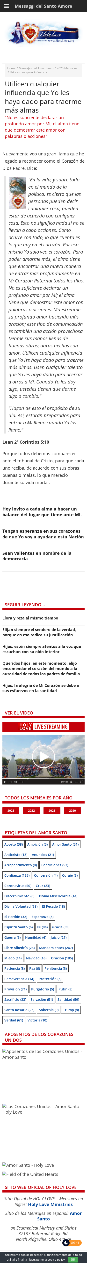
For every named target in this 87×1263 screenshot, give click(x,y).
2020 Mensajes (67, 68)
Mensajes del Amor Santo (36, 68)
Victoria (37, 1020)
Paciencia (14, 968)
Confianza (16, 875)
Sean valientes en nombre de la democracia (37, 555)
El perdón (15, 916)
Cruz (43, 885)
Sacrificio (15, 999)
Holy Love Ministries (50, 1204)
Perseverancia (19, 978)
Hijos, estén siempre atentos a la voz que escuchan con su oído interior (41, 649)
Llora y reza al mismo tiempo (30, 618)
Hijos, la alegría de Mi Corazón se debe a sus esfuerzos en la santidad (40, 688)
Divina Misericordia (58, 896)
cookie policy (56, 1259)
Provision (15, 989)
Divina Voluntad (20, 906)
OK (73, 1259)
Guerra (12, 937)
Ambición (37, 844)
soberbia (48, 1010)
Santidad (68, 999)
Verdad (13, 1020)
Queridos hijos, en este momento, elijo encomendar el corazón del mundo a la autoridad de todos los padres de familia (41, 668)
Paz (34, 968)
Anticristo (15, 854)
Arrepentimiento (20, 865)
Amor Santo (65, 844)
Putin (65, 989)
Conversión (46, 875)
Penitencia (55, 968)
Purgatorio (42, 989)
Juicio (58, 937)
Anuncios (43, 854)
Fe (42, 927)
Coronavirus (17, 885)
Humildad (35, 937)
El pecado (53, 906)
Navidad (36, 958)
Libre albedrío (19, 947)
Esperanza (42, 916)
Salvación (42, 999)
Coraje (70, 875)
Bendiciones (54, 865)
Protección (50, 978)
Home (11, 68)
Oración (62, 958)
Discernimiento (19, 896)
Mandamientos (56, 947)
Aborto (13, 844)
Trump (71, 1010)
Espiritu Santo (18, 927)
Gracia (60, 927)
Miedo (13, 958)
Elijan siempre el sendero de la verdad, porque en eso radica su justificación (39, 632)
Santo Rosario (19, 1010)
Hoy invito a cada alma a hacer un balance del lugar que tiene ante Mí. (42, 511)
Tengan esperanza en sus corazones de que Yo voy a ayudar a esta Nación (43, 533)
